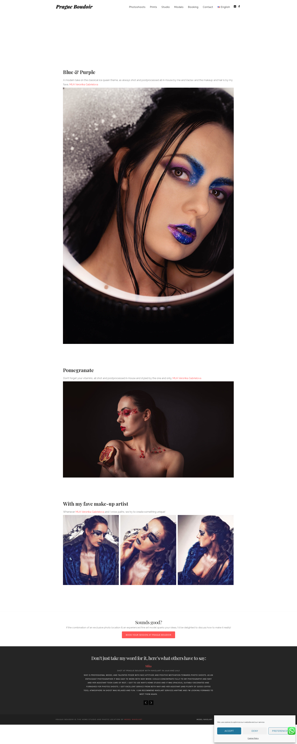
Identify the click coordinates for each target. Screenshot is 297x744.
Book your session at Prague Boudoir (148, 634)
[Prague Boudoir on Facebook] (239, 6)
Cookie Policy (253, 738)
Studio (165, 7)
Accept (229, 730)
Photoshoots (137, 7)
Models (179, 7)
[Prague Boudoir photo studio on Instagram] (235, 6)
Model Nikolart (205, 727)
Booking (193, 7)
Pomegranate (78, 370)
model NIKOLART (133, 727)
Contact (208, 7)
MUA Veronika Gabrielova (83, 84)
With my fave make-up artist (95, 503)
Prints (153, 7)
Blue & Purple (79, 72)
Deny (255, 730)
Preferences (280, 730)
